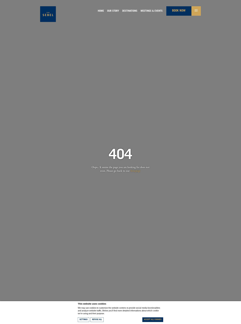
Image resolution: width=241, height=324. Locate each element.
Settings (83, 320)
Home (101, 11)
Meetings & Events (152, 11)
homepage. (135, 171)
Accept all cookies (153, 320)
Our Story (113, 11)
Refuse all (97, 320)
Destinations (129, 11)
